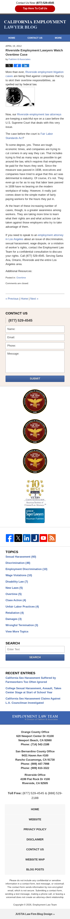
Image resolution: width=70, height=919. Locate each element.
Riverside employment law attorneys (39, 114)
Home (11, 38)
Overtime (21, 277)
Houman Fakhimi (35, 518)
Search (35, 657)
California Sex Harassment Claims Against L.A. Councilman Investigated (33, 700)
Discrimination (18, 562)
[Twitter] (18, 538)
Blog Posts (35, 869)
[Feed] (52, 538)
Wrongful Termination (22, 625)
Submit (35, 378)
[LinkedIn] (26, 538)
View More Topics (17, 631)
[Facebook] (10, 538)
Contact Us (35, 38)
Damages (14, 619)
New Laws (14, 587)
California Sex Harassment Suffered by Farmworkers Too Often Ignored (31, 680)
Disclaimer (35, 839)
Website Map (35, 859)
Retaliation (15, 612)
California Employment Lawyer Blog (35, 24)
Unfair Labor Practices (22, 606)
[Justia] (35, 538)
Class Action (16, 600)
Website (35, 819)
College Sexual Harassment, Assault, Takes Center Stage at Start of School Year (33, 690)
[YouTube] (43, 538)
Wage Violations (19, 575)
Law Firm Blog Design (33, 914)
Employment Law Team (45, 904)
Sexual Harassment (21, 556)
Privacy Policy (35, 829)
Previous (12, 298)
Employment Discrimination (26, 569)
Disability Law (17, 581)
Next (34, 298)
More (58, 38)
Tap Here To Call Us (35, 8)
